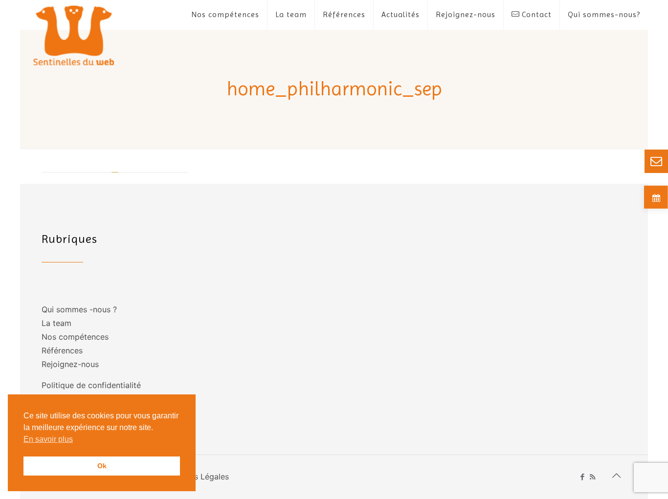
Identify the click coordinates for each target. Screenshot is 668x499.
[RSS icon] (592, 476)
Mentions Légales (196, 476)
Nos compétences (75, 337)
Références (62, 350)
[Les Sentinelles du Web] (74, 35)
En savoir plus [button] (48, 439)
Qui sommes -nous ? (79, 309)
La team (56, 323)
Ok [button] (102, 466)
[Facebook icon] (582, 476)
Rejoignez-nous (70, 364)
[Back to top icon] (616, 475)
